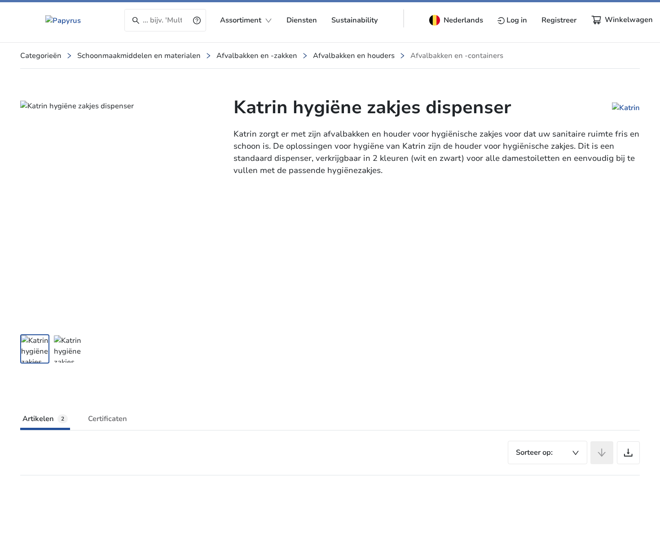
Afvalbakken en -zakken (256, 56)
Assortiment (240, 20)
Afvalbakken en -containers (456, 56)
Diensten (301, 20)
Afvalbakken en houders (354, 56)
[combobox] (547, 452)
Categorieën (41, 56)
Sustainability (354, 20)
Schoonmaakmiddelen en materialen (139, 56)
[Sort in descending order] (601, 452)
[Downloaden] (628, 452)
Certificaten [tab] (107, 419)
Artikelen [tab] (43, 419)
